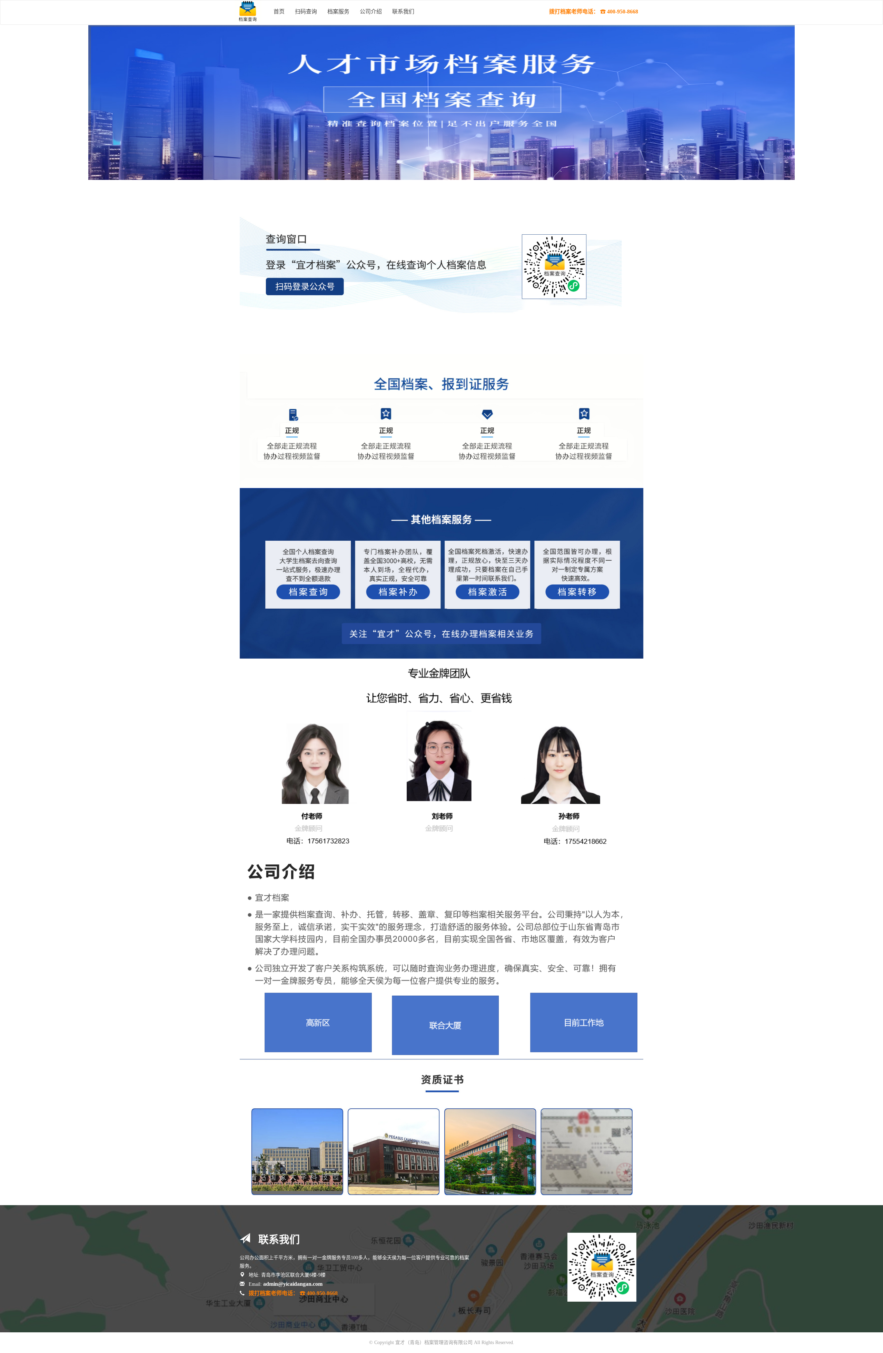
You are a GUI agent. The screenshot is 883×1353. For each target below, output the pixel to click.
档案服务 (338, 11)
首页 (279, 11)
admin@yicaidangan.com (293, 1284)
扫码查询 (306, 11)
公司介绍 (371, 11)
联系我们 (403, 11)
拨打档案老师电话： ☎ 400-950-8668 (593, 11)
